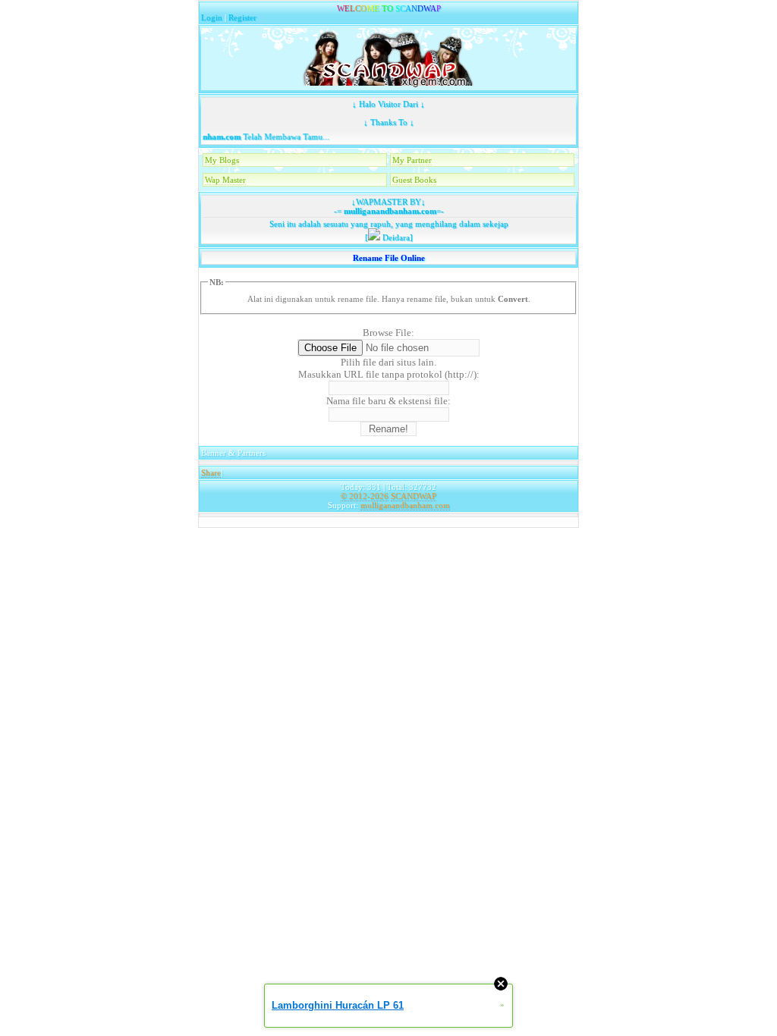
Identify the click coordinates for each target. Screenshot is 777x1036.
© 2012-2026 (364, 496)
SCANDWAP (413, 496)
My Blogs (222, 160)
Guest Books (414, 179)
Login (211, 17)
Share (211, 472)
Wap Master (225, 179)
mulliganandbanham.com (388, 210)
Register (242, 17)
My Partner (412, 160)
